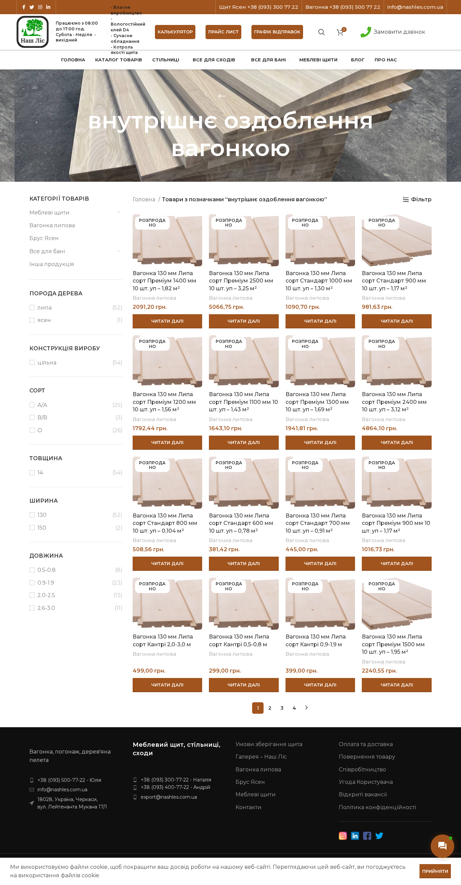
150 (41, 528)
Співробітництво (362, 769)
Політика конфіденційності (377, 807)
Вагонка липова (52, 225)
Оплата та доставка (366, 744)
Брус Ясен (44, 238)
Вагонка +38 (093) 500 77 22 (342, 7)
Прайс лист (223, 31)
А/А (42, 405)
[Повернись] (222, 96)
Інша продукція (51, 264)
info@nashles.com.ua (415, 7)
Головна (145, 199)
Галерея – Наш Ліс (261, 757)
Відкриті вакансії (363, 794)
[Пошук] (321, 32)
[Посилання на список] (76, 780)
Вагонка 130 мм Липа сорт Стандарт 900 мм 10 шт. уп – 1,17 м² (394, 281)
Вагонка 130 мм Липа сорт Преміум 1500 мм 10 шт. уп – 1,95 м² (393, 644)
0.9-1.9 (45, 583)
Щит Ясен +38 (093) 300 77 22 (258, 7)
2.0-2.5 (46, 595)
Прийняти (435, 871)
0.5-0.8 (46, 570)
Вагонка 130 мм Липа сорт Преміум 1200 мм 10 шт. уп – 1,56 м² (164, 402)
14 (40, 472)
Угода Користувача (366, 782)
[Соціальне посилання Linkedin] (48, 7)
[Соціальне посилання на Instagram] (40, 7)
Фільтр (421, 199)
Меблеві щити (49, 212)
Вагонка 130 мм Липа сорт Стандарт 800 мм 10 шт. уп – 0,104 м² (165, 523)
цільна (46, 362)
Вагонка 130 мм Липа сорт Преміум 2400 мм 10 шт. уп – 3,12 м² (394, 402)
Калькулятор (175, 31)
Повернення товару (367, 757)
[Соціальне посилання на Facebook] (23, 7)
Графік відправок (277, 31)
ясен (44, 320)
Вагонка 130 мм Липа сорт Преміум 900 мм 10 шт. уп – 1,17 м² (396, 523)
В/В (42, 417)
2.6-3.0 (46, 608)
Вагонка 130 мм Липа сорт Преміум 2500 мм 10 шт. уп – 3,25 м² (241, 281)
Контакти (249, 807)
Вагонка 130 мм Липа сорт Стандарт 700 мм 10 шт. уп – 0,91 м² (318, 523)
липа (44, 307)
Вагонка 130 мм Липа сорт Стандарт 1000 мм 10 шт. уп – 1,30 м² (319, 281)
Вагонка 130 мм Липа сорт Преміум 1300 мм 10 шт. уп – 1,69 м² (317, 402)
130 (42, 515)
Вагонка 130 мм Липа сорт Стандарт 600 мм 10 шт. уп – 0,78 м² (241, 523)
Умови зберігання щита (269, 744)
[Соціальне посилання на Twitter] (31, 7)
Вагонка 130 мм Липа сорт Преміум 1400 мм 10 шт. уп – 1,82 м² (164, 281)
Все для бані (47, 251)
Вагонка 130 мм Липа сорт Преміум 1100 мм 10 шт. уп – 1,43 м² (243, 402)
